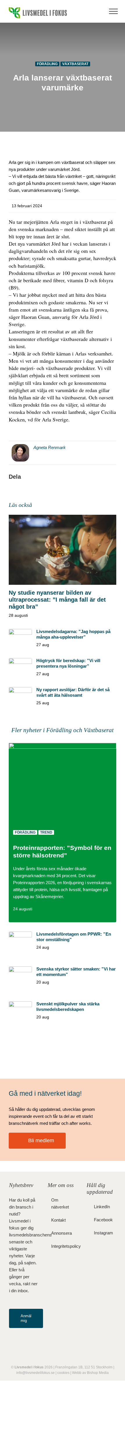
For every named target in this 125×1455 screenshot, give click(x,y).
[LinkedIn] (74, 476)
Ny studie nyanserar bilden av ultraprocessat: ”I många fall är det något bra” (57, 599)
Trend (46, 832)
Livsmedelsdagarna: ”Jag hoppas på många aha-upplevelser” (73, 634)
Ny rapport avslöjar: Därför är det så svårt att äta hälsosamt (73, 692)
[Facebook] (28, 476)
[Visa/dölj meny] (113, 11)
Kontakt (58, 1220)
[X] (51, 476)
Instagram (103, 1232)
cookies (63, 1373)
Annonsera (61, 1233)
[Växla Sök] (96, 11)
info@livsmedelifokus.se (35, 1373)
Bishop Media (98, 1373)
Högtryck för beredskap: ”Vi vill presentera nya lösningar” (68, 663)
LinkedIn (102, 1206)
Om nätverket (60, 1203)
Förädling (47, 64)
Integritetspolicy (62, 1246)
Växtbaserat (75, 64)
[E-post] (98, 476)
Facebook (103, 1219)
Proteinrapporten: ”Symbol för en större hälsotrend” (62, 851)
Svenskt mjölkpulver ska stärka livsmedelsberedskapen (67, 1006)
